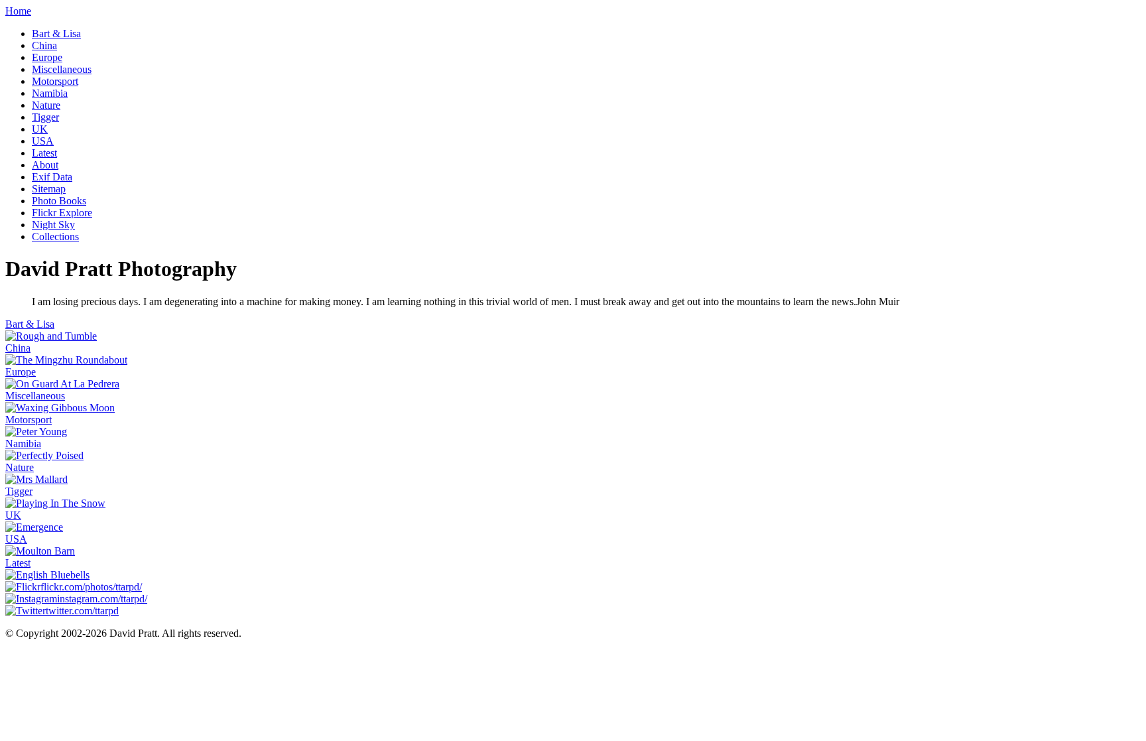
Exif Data (52, 176)
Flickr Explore (62, 212)
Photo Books (59, 200)
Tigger (45, 117)
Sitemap (49, 188)
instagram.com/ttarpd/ (102, 598)
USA (43, 141)
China (44, 45)
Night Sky (53, 224)
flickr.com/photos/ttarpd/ (91, 586)
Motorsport (55, 81)
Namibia (50, 93)
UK (40, 129)
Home (18, 11)
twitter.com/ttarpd (82, 610)
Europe (47, 57)
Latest (44, 153)
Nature (46, 105)
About (45, 164)
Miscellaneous (62, 69)
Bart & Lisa (56, 33)
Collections (55, 236)
